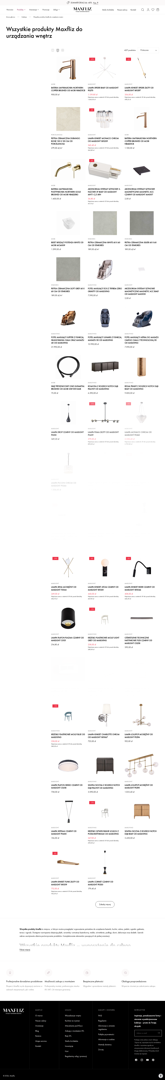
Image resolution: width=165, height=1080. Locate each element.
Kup (94, 3)
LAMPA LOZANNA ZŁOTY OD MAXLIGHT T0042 (137, 690)
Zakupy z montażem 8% (74, 1031)
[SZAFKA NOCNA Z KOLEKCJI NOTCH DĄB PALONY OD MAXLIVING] (105, 766)
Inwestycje (69, 1046)
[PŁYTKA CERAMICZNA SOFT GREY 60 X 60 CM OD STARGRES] (68, 269)
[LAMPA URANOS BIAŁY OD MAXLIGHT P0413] (105, 463)
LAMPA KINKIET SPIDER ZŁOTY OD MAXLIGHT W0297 (139, 89)
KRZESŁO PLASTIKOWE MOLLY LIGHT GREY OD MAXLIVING (103, 639)
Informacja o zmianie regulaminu (106, 1027)
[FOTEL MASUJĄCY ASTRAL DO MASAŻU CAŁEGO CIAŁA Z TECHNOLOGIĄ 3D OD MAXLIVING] (142, 318)
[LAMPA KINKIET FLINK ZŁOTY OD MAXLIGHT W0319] (68, 862)
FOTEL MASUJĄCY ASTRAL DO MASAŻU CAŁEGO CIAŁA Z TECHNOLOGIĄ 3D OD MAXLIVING (142, 340)
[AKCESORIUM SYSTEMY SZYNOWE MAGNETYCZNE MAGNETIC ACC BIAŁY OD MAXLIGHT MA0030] (142, 269)
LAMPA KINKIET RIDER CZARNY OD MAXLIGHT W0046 (140, 588)
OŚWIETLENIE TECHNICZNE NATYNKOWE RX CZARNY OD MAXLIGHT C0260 (64, 536)
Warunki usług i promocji (54, 995)
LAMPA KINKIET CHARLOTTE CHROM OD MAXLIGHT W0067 (103, 736)
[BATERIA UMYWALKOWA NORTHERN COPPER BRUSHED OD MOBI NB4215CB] (68, 68)
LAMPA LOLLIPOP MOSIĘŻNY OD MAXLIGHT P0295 (139, 786)
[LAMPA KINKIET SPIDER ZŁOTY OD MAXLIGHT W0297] (142, 68)
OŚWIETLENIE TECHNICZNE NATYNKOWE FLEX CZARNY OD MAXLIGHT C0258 (138, 640)
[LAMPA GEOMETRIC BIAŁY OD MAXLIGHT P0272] (105, 514)
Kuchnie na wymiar (72, 1020)
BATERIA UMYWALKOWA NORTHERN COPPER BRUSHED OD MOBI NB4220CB (141, 141)
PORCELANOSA (56, 135)
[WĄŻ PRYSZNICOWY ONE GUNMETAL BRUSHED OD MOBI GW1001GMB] (68, 367)
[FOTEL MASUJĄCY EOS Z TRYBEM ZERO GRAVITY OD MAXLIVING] (105, 269)
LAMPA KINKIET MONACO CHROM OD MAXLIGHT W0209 (103, 139)
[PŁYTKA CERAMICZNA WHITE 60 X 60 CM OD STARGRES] (105, 223)
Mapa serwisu (41, 1041)
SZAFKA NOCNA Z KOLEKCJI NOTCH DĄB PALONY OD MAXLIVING (104, 786)
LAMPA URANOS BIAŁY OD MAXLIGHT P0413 (104, 484)
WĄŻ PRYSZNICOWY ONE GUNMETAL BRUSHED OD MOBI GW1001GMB (67, 387)
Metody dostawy (105, 1044)
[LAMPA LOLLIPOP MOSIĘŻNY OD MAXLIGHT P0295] (142, 766)
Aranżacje (39, 1025)
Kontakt (133, 10)
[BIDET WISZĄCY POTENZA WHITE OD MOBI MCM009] (68, 223)
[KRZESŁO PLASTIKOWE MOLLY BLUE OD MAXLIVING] (68, 715)
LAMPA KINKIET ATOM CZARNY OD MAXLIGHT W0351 (103, 588)
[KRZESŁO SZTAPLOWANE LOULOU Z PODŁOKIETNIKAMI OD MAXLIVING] (105, 812)
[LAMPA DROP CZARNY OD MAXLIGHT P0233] (68, 413)
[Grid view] (52, 50)
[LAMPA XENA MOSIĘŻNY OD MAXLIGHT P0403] (142, 463)
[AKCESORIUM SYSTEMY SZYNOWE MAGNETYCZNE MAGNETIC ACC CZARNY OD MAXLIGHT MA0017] (142, 170)
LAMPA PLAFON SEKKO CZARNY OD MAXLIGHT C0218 (66, 786)
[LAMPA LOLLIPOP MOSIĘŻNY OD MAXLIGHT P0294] (142, 715)
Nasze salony (122, 10)
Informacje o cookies (106, 1039)
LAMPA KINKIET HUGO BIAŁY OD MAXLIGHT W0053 (65, 690)
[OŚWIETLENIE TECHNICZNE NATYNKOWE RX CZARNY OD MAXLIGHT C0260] (68, 514)
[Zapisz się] (158, 1033)
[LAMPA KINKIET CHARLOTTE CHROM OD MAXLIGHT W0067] (105, 715)
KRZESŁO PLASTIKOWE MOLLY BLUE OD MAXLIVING (68, 736)
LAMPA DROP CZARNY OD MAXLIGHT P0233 (67, 433)
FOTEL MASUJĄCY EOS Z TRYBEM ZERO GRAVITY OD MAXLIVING (105, 290)
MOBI (53, 84)
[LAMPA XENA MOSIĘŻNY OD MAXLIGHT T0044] (68, 568)
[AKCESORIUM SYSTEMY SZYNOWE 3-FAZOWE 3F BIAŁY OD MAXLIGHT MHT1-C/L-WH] (105, 170)
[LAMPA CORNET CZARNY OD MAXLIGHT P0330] (105, 862)
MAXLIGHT (92, 84)
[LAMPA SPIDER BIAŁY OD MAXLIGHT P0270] (105, 68)
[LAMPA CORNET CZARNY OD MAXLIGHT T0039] (142, 514)
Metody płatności (128, 995)
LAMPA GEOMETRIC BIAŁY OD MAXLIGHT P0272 (101, 535)
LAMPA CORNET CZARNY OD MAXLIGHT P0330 (100, 883)
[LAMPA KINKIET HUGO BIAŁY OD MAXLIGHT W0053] (68, 669)
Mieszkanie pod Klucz (73, 1025)
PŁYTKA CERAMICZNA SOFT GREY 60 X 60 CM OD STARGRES (67, 290)
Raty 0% (68, 1036)
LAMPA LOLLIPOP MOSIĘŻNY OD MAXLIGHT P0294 (139, 736)
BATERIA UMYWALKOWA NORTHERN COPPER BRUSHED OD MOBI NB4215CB (68, 89)
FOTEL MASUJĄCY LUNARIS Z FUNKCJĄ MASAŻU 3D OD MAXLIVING (104, 338)
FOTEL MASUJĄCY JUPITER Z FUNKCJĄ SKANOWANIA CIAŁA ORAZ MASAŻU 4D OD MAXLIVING (67, 340)
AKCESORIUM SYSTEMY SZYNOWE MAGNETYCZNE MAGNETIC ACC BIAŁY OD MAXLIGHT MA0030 (142, 291)
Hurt (66, 1051)
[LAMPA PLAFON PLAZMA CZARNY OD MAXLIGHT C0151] (68, 618)
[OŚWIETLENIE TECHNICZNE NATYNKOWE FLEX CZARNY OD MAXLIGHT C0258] (142, 618)
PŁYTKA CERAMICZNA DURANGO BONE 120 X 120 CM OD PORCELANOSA (65, 141)
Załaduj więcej (105, 904)
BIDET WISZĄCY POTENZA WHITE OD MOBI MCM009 (67, 244)
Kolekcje (24, 17)
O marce (9, 999)
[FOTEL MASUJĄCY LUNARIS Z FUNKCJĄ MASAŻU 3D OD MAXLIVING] (105, 318)
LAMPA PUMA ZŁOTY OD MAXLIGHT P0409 (103, 433)
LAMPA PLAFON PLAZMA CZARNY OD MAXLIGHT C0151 (67, 639)
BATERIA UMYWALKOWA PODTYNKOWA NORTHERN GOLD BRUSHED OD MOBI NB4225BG (66, 192)
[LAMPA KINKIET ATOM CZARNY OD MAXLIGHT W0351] (105, 568)
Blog (37, 1031)
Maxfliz (12, 1076)
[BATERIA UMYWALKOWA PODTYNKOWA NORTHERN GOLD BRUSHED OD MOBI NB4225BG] (68, 170)
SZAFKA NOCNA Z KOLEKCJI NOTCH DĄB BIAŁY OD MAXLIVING (141, 832)
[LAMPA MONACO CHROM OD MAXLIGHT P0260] (142, 413)
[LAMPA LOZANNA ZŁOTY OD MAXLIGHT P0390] (105, 669)
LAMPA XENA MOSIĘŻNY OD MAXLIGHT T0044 (63, 588)
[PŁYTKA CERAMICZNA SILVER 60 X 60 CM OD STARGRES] (142, 223)
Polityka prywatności (106, 1034)
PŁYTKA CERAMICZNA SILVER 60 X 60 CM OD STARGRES (140, 244)
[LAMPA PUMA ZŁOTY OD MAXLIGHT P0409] (105, 413)
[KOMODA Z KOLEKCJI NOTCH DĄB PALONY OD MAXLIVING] (105, 367)
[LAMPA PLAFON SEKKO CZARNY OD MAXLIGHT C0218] (68, 766)
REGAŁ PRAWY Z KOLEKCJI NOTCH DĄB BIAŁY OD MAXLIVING (141, 387)
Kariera (38, 1036)
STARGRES (91, 239)
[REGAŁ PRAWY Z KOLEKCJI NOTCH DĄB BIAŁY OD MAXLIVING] (142, 367)
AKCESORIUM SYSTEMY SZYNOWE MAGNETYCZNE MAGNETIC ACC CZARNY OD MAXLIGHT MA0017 (140, 192)
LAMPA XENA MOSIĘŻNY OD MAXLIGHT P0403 (137, 484)
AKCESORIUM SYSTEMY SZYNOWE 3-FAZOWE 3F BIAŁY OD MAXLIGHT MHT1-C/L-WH (104, 192)
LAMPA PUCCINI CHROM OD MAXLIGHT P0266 (63, 484)
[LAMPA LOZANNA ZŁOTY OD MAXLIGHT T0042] (142, 669)
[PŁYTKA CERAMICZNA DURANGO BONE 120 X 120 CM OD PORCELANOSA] (68, 119)
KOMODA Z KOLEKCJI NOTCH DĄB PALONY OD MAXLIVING (103, 387)
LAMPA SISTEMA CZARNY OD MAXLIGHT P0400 (63, 832)
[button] (142, 9)
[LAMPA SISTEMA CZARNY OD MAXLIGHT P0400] (68, 812)
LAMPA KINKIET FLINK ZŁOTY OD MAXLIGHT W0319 (65, 883)
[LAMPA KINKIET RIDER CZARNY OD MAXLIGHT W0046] (142, 568)
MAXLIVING (92, 285)
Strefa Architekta (108, 10)
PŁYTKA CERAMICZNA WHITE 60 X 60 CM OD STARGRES (104, 244)
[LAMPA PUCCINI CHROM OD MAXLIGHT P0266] (68, 463)
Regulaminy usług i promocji (76, 1056)
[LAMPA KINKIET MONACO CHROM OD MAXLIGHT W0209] (105, 119)
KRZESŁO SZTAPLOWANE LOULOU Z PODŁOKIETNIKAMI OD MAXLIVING (103, 832)
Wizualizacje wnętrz (73, 1015)
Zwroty (101, 1049)
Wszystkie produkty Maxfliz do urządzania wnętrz (48, 17)
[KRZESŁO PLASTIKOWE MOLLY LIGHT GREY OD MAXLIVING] (105, 618)
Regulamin (102, 1020)
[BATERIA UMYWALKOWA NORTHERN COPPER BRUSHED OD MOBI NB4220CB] (142, 119)
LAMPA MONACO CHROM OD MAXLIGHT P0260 (138, 433)
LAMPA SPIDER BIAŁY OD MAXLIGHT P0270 (103, 89)
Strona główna (10, 17)
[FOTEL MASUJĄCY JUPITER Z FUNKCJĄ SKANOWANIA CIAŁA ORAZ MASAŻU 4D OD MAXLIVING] (68, 318)
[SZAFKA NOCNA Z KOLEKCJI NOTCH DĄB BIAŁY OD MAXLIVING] (142, 812)
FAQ (100, 1015)
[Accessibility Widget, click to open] (161, 1076)
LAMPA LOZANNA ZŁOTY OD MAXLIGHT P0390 (100, 690)
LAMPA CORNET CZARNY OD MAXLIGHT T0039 (137, 535)
